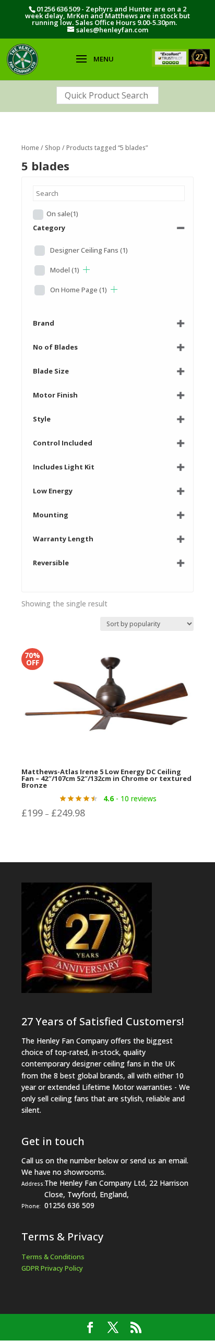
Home (30, 147)
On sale (62, 213)
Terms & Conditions (53, 1256)
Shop (53, 147)
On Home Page (78, 289)
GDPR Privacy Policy (52, 1268)
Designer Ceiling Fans (89, 250)
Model (64, 270)
